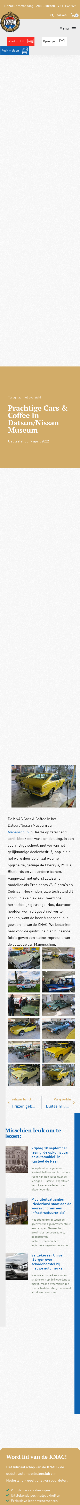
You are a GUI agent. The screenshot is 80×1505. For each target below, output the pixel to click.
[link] (18, 832)
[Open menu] (67, 29)
